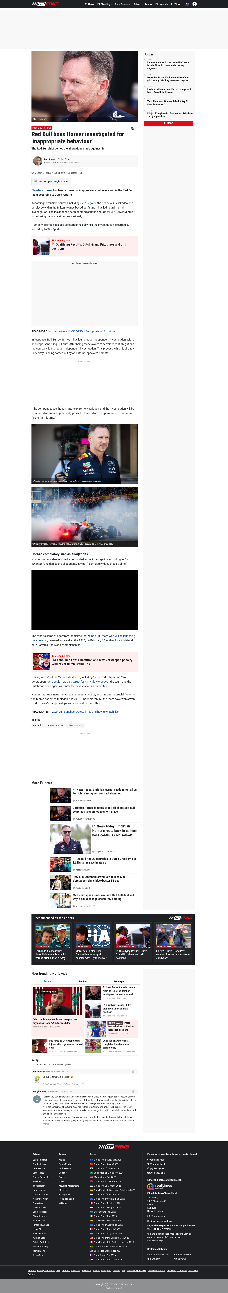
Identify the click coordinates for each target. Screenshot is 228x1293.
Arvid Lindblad (39, 1233)
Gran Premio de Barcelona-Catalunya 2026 (114, 1190)
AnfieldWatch (180, 1259)
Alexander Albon (40, 1199)
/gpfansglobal (157, 1160)
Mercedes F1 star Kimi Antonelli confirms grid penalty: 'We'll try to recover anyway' (168, 79)
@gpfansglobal (157, 1164)
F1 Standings (104, 4)
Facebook (86, 1270)
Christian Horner (41, 190)
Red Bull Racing (66, 1199)
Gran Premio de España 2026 (108, 1220)
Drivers (138, 4)
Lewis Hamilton (40, 1160)
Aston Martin (65, 1164)
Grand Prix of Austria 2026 (107, 1194)
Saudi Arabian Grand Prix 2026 (109, 1173)
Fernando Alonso (41, 1225)
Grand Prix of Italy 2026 (105, 1216)
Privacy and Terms (46, 1270)
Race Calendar (123, 4)
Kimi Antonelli (39, 1207)
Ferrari (62, 1177)
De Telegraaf (88, 203)
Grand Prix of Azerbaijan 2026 (108, 1225)
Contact (66, 1270)
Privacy (31, 1274)
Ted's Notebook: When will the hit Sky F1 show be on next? (167, 103)
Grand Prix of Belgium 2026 (107, 1203)
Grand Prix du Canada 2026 (107, 1181)
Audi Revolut (65, 1168)
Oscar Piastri (39, 1173)
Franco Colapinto (41, 1177)
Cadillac (63, 1173)
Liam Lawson (39, 1190)
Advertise (75, 1270)
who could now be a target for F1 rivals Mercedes (77, 681)
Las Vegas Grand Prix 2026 (107, 1251)
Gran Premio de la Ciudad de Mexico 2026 (114, 1242)
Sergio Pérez (39, 1255)
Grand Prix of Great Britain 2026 (109, 1199)
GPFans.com (153, 1259)
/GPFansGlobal (157, 1173)
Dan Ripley (49, 159)
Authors (32, 1270)
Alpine (62, 1160)
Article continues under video (84, 263)
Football (83, 981)
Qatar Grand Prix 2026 (105, 1255)
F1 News (89, 4)
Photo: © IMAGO (40, 119)
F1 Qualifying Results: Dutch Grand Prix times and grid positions (170, 115)
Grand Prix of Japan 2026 (106, 1168)
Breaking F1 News (41, 128)
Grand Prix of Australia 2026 (107, 1160)
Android (116, 1270)
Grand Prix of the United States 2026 (111, 1238)
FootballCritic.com (182, 1254)
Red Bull (37, 725)
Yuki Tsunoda (39, 1238)
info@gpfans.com (156, 1216)
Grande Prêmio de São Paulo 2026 (110, 1246)
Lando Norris (39, 1168)
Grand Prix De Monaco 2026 (107, 1186)
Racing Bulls (65, 1194)
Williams (63, 1203)
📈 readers (115, 1023)
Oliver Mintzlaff (75, 725)
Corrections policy (156, 1270)
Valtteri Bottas (40, 1251)
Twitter (96, 1270)
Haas (61, 1181)
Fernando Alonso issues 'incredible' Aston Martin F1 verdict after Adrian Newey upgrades (168, 65)
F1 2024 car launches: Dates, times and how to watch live (83, 711)
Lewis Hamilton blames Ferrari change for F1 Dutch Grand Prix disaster (169, 91)
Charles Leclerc (40, 1164)
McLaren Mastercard (69, 1186)
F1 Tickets (177, 4)
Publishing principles (136, 1270)
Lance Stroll (38, 1229)
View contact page (155, 1241)
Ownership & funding (177, 1270)
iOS (123, 1270)
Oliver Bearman (40, 1216)
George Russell (40, 1212)
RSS (58, 1270)
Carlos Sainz (39, 1203)
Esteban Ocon (39, 1220)
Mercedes (63, 1190)
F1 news (168, 123)
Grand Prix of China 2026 (106, 1164)
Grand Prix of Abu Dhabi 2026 (108, 1259)
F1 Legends (161, 4)
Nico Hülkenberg (40, 1246)
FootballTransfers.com (158, 1254)
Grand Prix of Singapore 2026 (108, 1233)
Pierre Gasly (38, 1181)
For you (47, 981)
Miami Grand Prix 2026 (105, 1177)
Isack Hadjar (39, 1186)
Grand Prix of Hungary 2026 (107, 1207)
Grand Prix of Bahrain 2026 (107, 1229)
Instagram (106, 1270)
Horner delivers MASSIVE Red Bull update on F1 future (81, 331)
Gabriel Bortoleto (41, 1242)
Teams (148, 4)
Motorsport (119, 981)
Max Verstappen (40, 1194)
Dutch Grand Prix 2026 (105, 1212)
